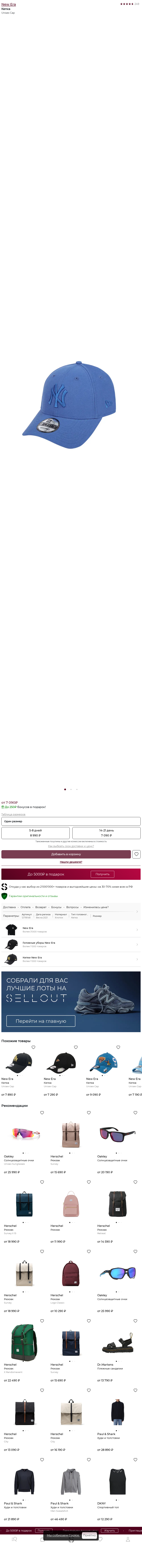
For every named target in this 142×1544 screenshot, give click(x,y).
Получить (29, 1530)
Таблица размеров (13, 814)
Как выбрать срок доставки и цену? (71, 846)
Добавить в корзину (66, 854)
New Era (8, 4)
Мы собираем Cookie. (63, 1535)
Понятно (89, 1535)
